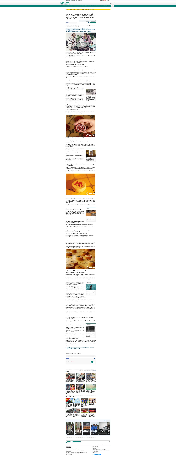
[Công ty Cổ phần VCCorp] (77, 447)
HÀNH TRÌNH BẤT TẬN (74, 0)
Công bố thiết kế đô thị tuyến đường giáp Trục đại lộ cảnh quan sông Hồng (69, 415)
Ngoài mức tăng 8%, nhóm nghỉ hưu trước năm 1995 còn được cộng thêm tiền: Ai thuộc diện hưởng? (80, 381)
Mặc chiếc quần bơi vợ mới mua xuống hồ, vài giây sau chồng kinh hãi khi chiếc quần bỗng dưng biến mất (90, 292)
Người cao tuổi (78, 9)
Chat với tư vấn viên (97, 454)
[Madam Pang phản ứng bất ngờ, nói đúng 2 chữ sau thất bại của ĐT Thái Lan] (84, 400)
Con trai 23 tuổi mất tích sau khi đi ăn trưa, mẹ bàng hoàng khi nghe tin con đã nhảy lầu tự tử (70, 392)
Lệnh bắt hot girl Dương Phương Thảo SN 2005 (92, 404)
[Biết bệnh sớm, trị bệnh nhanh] (111, 3)
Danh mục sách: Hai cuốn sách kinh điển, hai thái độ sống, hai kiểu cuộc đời (77, 28)
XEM (94, 370)
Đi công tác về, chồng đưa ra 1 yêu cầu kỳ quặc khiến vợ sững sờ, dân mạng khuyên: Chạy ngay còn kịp (90, 159)
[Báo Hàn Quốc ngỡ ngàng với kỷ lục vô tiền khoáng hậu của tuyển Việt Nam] (84, 410)
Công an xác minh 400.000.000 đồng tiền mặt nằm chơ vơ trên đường (76, 415)
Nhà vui (71, 9)
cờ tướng (75, 353)
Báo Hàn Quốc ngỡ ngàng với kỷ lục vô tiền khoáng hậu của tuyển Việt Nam (84, 415)
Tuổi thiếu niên (67, 353)
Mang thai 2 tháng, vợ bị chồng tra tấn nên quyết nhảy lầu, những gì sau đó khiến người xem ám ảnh (90, 218)
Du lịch (67, 9)
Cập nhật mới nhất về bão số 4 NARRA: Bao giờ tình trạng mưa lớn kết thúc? (76, 405)
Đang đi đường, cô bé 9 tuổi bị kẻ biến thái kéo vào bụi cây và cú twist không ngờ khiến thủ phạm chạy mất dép (90, 98)
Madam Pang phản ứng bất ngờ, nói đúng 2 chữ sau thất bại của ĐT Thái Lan (84, 405)
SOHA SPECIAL (80, 0)
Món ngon (89, 9)
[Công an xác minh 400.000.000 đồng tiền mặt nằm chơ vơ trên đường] (76, 410)
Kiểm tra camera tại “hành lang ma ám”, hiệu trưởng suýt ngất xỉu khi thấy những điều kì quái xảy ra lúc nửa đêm (90, 335)
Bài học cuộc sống (84, 9)
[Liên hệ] (94, 358)
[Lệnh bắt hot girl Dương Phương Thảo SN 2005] (92, 400)
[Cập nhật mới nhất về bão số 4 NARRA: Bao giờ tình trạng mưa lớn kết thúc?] (76, 400)
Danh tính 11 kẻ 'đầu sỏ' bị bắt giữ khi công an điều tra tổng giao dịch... (70, 431)
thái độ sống (78, 353)
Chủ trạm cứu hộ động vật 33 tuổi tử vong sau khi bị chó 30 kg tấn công (80, 391)
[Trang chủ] (65, 3)
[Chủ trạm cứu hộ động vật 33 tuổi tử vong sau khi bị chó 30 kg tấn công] (80, 387)
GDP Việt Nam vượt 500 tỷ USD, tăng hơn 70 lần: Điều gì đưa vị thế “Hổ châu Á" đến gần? (69, 405)
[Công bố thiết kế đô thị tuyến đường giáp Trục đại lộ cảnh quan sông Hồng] (69, 410)
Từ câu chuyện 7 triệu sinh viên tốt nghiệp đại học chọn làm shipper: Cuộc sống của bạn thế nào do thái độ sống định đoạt (80, 30)
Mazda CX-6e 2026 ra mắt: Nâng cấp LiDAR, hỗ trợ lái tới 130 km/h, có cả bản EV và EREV (92, 415)
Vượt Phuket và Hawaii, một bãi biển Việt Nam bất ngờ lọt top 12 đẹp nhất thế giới (90, 391)
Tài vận (93, 9)
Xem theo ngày (81, 370)
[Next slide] (108, 429)
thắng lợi (72, 353)
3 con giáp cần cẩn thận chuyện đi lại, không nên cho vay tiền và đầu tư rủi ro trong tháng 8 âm (80, 348)
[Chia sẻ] (67, 22)
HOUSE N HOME (68, 0)
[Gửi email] (88, 22)
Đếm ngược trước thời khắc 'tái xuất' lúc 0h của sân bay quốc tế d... (86, 431)
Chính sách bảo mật (95, 452)
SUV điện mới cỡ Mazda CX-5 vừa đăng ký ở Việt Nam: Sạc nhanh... (103, 431)
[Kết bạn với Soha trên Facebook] (92, 362)
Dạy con (74, 9)
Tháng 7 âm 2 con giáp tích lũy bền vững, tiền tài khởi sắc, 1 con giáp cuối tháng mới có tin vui (91, 381)
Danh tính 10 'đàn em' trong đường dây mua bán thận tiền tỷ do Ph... (94, 431)
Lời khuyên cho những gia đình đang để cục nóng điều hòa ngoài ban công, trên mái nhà (70, 381)
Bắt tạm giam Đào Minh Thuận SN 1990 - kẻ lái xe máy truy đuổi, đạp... (78, 431)
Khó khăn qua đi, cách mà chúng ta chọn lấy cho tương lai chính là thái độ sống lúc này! (79, 31)
